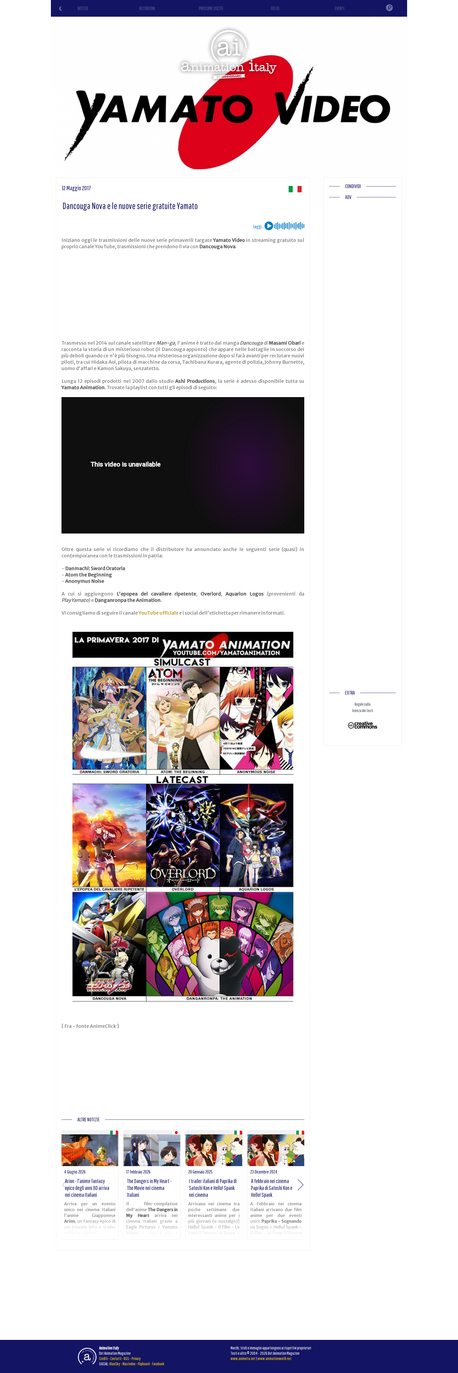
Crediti (103, 1358)
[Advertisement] (182, 295)
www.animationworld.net (275, 1358)
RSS (126, 1358)
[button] (300, 1185)
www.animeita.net (243, 1358)
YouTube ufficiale (158, 613)
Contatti (115, 1358)
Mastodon (128, 1363)
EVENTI (339, 8)
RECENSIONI (147, 8)
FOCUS (275, 8)
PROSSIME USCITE (211, 8)
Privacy (136, 1358)
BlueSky (114, 1363)
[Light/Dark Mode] (61, 9)
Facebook (158, 1363)
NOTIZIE (83, 8)
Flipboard (144, 1363)
